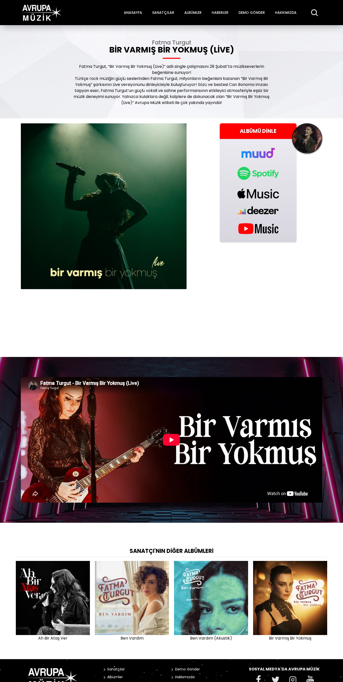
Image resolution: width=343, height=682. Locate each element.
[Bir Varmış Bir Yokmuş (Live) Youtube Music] (258, 228)
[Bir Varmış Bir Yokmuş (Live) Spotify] (258, 173)
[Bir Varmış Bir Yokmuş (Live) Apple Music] (258, 193)
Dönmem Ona (97, 638)
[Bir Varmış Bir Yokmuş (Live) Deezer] (258, 210)
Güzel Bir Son (255, 638)
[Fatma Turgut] (307, 140)
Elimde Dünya (176, 638)
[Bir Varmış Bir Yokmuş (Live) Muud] (258, 150)
